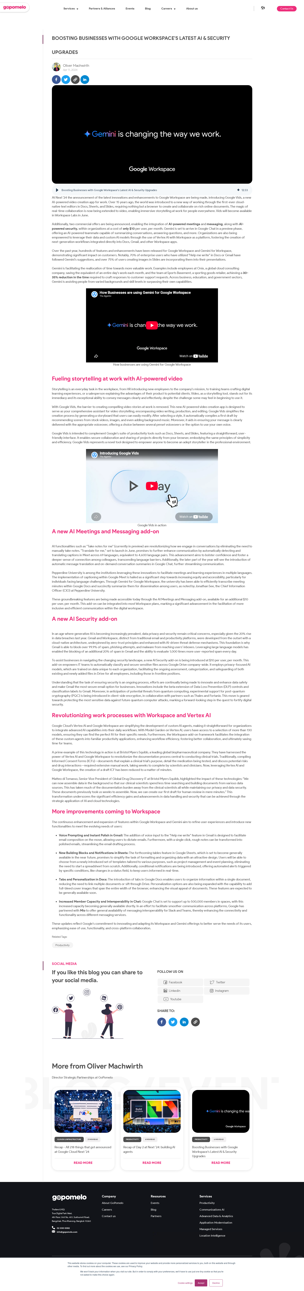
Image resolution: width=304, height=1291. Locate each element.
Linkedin (174, 991)
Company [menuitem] (109, 1196)
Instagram (222, 991)
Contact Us (286, 8)
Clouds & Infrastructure (69, 1139)
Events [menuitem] (130, 8)
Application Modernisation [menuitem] (216, 1222)
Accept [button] (201, 1282)
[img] (238, 190)
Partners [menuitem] (156, 1216)
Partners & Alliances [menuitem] (102, 8)
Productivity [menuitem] (207, 1203)
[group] (152, 190)
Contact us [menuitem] (109, 1216)
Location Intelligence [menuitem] (212, 1235)
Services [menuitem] (69, 8)
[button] (57, 190)
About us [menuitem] (192, 8)
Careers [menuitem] (166, 8)
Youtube (175, 999)
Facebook (175, 982)
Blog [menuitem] (148, 8)
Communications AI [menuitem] (212, 1209)
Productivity (132, 1139)
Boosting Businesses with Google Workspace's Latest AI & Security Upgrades (215, 1151)
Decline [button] (216, 1282)
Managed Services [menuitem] (211, 1229)
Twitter (220, 982)
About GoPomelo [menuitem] (112, 1203)
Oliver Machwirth (76, 65)
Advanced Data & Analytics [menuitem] (216, 1216)
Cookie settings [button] (185, 1282)
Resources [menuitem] (158, 1196)
